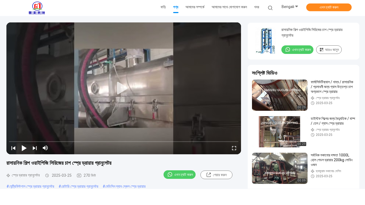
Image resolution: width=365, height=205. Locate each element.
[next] (34, 148)
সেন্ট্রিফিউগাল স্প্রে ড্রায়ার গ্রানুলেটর (31, 186)
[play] (123, 88)
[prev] (13, 148)
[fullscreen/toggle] (234, 148)
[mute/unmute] (45, 148)
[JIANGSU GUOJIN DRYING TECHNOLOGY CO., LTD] (36, 8)
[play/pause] (24, 148)
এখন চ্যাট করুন (329, 7)
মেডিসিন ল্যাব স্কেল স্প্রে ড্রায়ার (125, 186)
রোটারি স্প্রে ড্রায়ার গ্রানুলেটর (79, 186)
